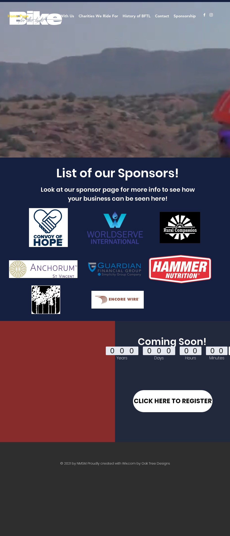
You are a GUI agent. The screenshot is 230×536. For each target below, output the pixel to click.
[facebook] (204, 15)
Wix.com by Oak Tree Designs (146, 463)
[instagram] (211, 15)
